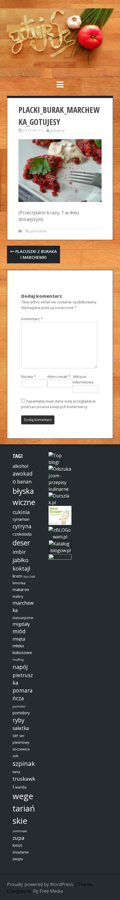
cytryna (22, 526)
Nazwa (28, 376)
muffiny (18, 660)
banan (24, 481)
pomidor (19, 706)
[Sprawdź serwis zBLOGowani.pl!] (60, 537)
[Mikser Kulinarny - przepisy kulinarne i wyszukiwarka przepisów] (60, 523)
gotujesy (57, 130)
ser (15, 735)
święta (18, 859)
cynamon (21, 519)
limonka (19, 583)
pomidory (21, 712)
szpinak (24, 763)
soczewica (21, 749)
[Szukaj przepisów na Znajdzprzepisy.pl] (60, 462)
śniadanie (21, 852)
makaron (21, 589)
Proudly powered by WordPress (40, 884)
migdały (21, 624)
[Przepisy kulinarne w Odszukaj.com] (60, 489)
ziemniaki (20, 831)
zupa (19, 837)
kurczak (29, 576)
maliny (18, 596)
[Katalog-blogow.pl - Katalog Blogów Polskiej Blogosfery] (60, 550)
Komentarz (32, 318)
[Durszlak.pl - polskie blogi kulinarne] (60, 502)
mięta (19, 639)
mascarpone (23, 617)
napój (20, 667)
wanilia (21, 787)
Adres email (58, 376)
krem (17, 576)
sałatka (21, 728)
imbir (19, 551)
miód (19, 631)
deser (21, 542)
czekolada (22, 534)
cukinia (21, 511)
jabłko (20, 560)
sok (15, 756)
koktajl (21, 568)
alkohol (20, 466)
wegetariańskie (24, 808)
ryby (18, 720)
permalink (38, 231)
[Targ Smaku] (60, 558)
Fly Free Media (48, 891)
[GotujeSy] (60, 66)
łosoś (17, 845)
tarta (16, 771)
